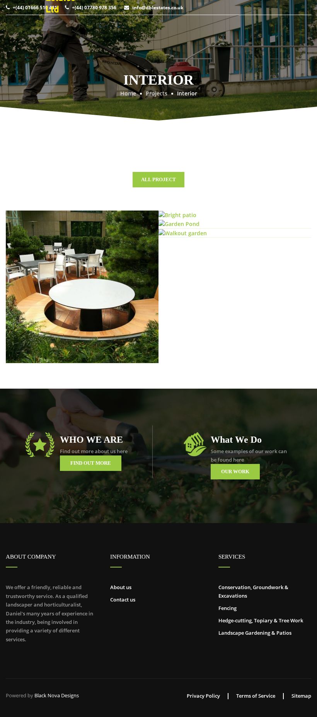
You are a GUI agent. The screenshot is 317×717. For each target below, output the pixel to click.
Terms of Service (255, 695)
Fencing (227, 608)
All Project (158, 179)
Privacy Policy (203, 695)
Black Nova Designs (56, 695)
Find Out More (90, 463)
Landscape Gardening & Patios (254, 632)
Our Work (235, 471)
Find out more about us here (94, 451)
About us (120, 587)
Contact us (122, 599)
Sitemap (301, 695)
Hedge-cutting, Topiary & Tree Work (260, 620)
